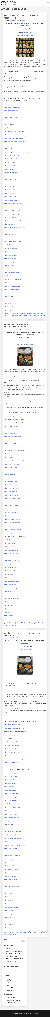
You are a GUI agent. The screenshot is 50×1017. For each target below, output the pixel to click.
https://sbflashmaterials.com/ (11, 196)
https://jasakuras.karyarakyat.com (12, 128)
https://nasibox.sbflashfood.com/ (12, 238)
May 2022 (10, 985)
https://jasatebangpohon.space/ (12, 107)
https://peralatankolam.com (11, 265)
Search (5, 939)
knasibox (23, 20)
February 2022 (11, 990)
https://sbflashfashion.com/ (11, 176)
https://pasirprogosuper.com (11, 255)
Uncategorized (11, 1002)
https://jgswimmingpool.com (11, 269)
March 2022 (10, 988)
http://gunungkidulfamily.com (11, 200)
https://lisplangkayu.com (10, 224)
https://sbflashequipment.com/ (12, 189)
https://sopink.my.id (9, 310)
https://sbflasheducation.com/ (11, 186)
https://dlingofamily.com (10, 258)
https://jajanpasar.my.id (10, 234)
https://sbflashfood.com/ (10, 231)
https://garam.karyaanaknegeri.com (13, 203)
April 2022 (10, 987)
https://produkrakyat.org (10, 262)
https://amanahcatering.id (10, 159)
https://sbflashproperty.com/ (11, 179)
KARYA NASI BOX (8, 2)
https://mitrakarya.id (9, 300)
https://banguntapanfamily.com (12, 286)
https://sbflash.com (9, 169)
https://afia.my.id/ (8, 307)
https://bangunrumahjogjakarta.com (13, 279)
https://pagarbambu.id (10, 282)
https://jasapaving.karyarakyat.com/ (13, 134)
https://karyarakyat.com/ (10, 124)
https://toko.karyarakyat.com (11, 207)
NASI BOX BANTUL (12, 999)
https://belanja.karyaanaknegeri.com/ (13, 214)
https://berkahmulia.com (10, 248)
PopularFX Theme (33, 1013)
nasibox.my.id (25, 25)
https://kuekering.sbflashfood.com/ (13, 241)
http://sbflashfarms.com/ (10, 172)
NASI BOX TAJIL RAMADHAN (14, 1000)
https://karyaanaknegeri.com (11, 155)
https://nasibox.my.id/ (9, 165)
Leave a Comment (13, 316)
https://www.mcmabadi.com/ (11, 289)
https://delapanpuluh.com (10, 303)
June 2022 (10, 983)
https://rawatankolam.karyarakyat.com (14, 131)
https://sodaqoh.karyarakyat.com (12, 117)
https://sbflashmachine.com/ (11, 193)
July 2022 (10, 982)
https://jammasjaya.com (10, 293)
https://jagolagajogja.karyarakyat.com (13, 221)
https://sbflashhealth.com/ (10, 183)
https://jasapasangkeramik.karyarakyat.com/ (15, 141)
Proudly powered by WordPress (20, 1013)
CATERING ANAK (14, 313)
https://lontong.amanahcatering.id (12, 210)
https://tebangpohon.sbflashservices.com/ (14, 227)
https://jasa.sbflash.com (10, 148)
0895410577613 (27, 32)
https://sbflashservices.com (11, 145)
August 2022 (11, 980)
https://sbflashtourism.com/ (11, 245)
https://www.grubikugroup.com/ (12, 272)
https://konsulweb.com (10, 276)
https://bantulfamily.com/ (10, 162)
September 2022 (11, 979)
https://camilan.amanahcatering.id (12, 217)
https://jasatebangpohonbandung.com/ (14, 110)
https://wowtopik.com (9, 296)
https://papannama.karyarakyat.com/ (13, 138)
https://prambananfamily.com (11, 251)
